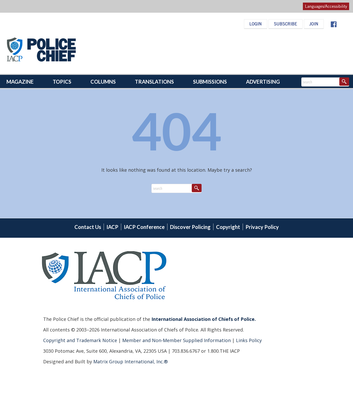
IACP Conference (144, 227)
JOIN (313, 23)
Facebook (333, 24)
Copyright (228, 227)
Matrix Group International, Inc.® (130, 361)
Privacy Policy (262, 227)
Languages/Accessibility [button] (326, 6)
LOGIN (255, 23)
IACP (112, 227)
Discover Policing (190, 227)
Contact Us (87, 227)
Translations (154, 81)
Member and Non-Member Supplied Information (176, 340)
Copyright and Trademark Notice (80, 340)
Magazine (20, 81)
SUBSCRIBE (285, 23)
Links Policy (248, 340)
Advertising (263, 81)
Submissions (210, 81)
